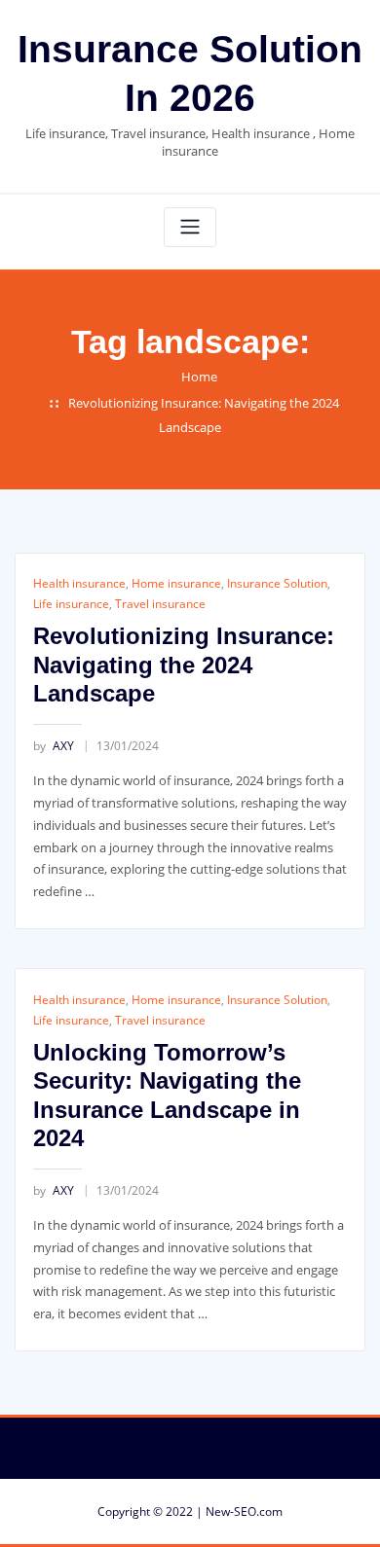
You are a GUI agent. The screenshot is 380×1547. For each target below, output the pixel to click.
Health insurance (79, 583)
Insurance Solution (277, 583)
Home (199, 376)
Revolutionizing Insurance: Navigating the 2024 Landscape (183, 664)
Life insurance (71, 603)
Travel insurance (160, 603)
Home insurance (176, 583)
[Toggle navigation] (190, 227)
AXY (53, 746)
